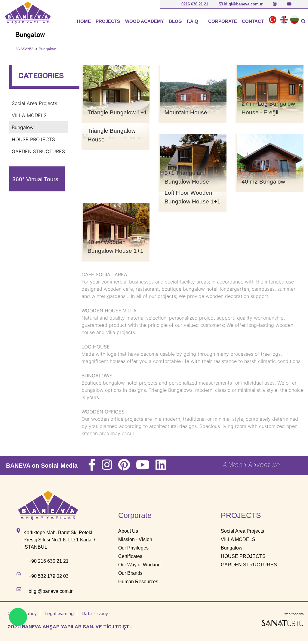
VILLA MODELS (29, 115)
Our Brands (130, 573)
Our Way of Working (139, 564)
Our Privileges (133, 547)
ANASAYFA (24, 49)
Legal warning (59, 613)
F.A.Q (192, 21)
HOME (84, 21)
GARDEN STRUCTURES (38, 151)
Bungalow (47, 49)
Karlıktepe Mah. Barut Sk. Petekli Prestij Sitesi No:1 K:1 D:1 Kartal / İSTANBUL (59, 540)
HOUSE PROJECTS (33, 139)
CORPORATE (222, 21)
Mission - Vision (135, 539)
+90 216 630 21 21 (49, 561)
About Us (128, 531)
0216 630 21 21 (194, 4)
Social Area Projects (34, 103)
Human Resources (138, 581)
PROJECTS (108, 21)
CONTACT (253, 21)
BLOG (175, 21)
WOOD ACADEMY (144, 21)
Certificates (130, 556)
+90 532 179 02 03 (49, 576)
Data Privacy (95, 613)
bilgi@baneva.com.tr (243, 4)
